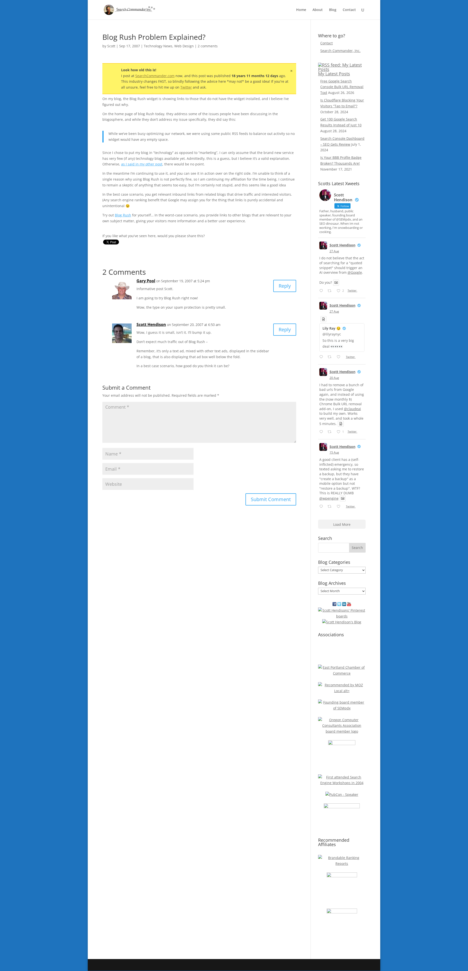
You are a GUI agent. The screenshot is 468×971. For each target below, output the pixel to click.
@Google (355, 272)
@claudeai (352, 408)
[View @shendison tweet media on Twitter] (336, 282)
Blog (332, 10)
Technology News (158, 46)
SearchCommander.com (155, 75)
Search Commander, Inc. (340, 50)
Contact (349, 10)
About (317, 10)
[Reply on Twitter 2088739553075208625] (322, 506)
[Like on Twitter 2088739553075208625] (339, 506)
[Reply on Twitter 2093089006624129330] (322, 291)
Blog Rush (123, 215)
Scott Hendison (151, 324)
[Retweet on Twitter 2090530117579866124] (330, 432)
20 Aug (334, 378)
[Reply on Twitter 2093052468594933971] (322, 357)
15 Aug (334, 452)
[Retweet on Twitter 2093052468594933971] (330, 357)
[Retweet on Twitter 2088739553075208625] (330, 506)
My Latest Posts (334, 74)
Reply (285, 286)
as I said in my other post (141, 164)
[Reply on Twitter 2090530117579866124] (322, 432)
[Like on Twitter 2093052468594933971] (339, 357)
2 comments (208, 46)
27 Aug (334, 251)
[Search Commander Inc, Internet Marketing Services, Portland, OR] (341, 652)
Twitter (186, 87)
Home (301, 10)
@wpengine (329, 498)
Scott (111, 46)
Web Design (184, 46)
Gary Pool (145, 280)
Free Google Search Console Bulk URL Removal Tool (341, 87)
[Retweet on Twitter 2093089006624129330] (330, 291)
